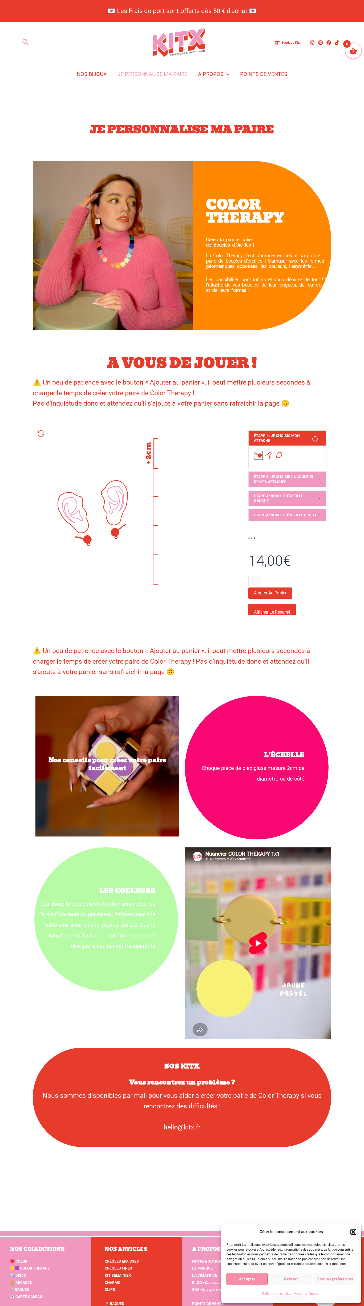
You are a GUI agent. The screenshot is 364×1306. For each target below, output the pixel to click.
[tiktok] (337, 42)
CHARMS (112, 1282)
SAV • (214, 1289)
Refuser (291, 1279)
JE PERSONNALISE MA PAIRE (152, 74)
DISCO (18, 1275)
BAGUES (19, 1289)
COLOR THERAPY (30, 1268)
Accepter (247, 1279)
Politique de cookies (276, 1294)
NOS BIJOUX (92, 74)
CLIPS (110, 1289)
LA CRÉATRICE (204, 1275)
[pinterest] (321, 42)
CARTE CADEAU (26, 1297)
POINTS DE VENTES (263, 74)
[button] (353, 1232)
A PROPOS (211, 74)
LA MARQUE (202, 1268)
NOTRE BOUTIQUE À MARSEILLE (219, 1261)
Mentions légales (306, 1294)
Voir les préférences (335, 1279)
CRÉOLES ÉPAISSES (122, 1261)
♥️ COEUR (18, 1261)
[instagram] (313, 42)
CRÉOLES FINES (118, 1268)
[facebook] (329, 42)
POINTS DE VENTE (208, 1303)
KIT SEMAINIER (118, 1275)
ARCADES (21, 1282)
